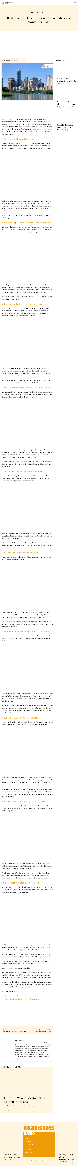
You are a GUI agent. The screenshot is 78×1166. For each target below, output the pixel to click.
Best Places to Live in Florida (12, 996)
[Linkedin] (19, 1058)
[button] (74, 2)
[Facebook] (44, 60)
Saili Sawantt (6, 60)
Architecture (41, 12)
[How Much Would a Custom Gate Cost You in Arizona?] (27, 1082)
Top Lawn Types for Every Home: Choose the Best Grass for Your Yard (14, 1030)
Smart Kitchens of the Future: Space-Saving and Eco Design (65, 127)
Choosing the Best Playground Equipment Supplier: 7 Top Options (66, 104)
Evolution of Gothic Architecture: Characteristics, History (21, 999)
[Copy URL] (41, 60)
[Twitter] (21, 1058)
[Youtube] (46, 1160)
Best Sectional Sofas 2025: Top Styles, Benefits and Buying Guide (39, 1030)
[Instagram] (17, 1058)
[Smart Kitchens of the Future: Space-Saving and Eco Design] (66, 116)
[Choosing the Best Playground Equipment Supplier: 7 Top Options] (66, 93)
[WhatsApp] (51, 60)
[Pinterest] (48, 60)
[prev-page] (4, 1110)
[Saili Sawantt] (8, 1049)
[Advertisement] (39, 46)
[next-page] (8, 1110)
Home (33, 12)
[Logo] (7, 2)
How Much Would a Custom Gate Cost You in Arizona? (24, 1100)
